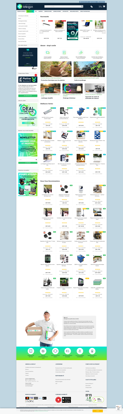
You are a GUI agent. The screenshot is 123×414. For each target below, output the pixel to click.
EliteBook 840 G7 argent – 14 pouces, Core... (86, 31)
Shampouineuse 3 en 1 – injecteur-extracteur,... (97, 195)
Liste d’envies (101, 1)
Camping (40, 11)
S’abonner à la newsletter (60, 370)
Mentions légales (58, 381)
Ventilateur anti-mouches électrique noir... (64, 218)
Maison (19, 18)
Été (36, 11)
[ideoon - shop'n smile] (29, 6)
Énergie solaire (47, 11)
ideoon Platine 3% (21, 11)
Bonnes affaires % (89, 383)
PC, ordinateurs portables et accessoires (94, 370)
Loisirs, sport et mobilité (22, 26)
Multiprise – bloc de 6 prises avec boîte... (64, 141)
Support (27, 373)
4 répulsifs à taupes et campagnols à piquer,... (64, 288)
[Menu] (121, 406)
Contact (27, 375)
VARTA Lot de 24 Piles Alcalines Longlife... (80, 265)
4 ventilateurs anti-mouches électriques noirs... (47, 195)
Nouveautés (88, 385)
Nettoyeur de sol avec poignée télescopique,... (81, 218)
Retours (27, 369)
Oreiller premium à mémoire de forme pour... (80, 242)
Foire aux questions (29, 371)
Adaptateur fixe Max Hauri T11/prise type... (47, 242)
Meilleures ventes (74, 11)
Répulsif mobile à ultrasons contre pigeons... (48, 265)
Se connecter (93, 1)
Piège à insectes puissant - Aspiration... (80, 195)
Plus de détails (28, 57)
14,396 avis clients (27, 65)
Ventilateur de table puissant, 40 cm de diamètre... (99, 31)
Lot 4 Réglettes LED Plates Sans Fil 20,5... (48, 164)
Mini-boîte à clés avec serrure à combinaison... (64, 164)
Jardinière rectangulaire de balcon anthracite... (59, 31)
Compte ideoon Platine (60, 372)
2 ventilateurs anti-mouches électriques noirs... (47, 218)
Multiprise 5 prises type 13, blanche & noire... (46, 31)
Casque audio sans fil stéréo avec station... (47, 288)
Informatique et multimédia (23, 15)
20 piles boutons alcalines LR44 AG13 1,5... (97, 118)
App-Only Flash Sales (22, 41)
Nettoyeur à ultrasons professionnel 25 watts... (64, 242)
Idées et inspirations (85, 11)
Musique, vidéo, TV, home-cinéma (92, 372)
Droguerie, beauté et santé (23, 31)
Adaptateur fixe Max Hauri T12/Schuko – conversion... (64, 195)
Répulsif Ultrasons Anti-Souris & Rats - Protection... (80, 288)
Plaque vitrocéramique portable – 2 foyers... (97, 218)
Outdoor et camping (22, 28)
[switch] (118, 409)
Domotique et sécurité (90, 375)
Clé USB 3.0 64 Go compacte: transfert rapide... (47, 118)
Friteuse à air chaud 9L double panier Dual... (97, 242)
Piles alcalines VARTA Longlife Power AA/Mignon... (80, 118)
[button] (41, 32)
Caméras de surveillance (91, 368)
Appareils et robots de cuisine (92, 373)
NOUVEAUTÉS (65, 11)
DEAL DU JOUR (30, 11)
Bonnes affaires (57, 11)
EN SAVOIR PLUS (28, 95)
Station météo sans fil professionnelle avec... (64, 118)
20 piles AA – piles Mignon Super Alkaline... (97, 288)
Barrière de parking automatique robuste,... (97, 265)
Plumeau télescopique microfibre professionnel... (47, 141)
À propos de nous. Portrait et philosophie (63, 368)
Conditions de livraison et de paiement (33, 367)
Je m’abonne (28, 162)
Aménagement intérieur (22, 20)
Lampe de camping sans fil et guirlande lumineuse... (81, 164)
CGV (56, 383)
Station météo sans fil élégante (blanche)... (80, 141)
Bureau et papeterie (22, 33)
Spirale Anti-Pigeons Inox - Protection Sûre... (97, 164)
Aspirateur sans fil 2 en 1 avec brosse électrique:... (64, 265)
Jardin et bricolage (21, 23)
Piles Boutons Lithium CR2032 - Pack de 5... (97, 141)
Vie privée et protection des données (62, 379)
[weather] (91, 7)
